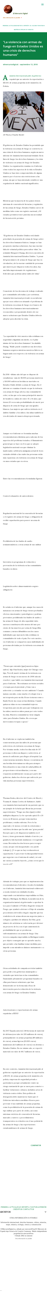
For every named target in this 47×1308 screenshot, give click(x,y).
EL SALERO (33, 25)
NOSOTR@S (41, 25)
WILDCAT (24, 29)
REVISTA (20, 25)
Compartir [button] (36, 1145)
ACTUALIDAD (13, 25)
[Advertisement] (23, 1178)
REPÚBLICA (17, 29)
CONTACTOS (28, 1209)
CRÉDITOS (17, 1209)
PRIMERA (6, 25)
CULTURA (34, 1207)
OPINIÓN (26, 25)
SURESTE (30, 29)
